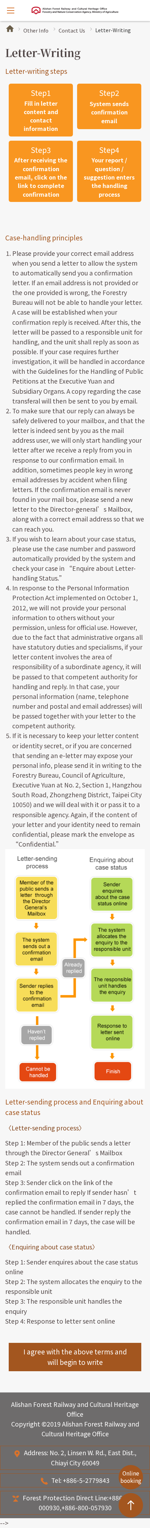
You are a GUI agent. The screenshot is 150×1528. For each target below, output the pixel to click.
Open (10, 10)
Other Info (35, 30)
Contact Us (72, 30)
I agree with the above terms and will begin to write (75, 1357)
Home (10, 28)
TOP (131, 1505)
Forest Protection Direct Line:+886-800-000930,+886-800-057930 (80, 1502)
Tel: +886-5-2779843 (80, 1480)
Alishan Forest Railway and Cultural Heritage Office (75, 10)
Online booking (130, 1477)
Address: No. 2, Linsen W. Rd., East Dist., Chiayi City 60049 (80, 1457)
